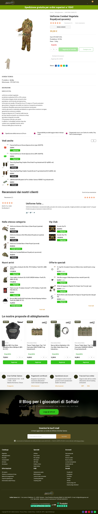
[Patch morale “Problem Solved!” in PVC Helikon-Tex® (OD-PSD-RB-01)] (5, 290)
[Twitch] (92, 512)
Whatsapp (64, 66)
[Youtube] (89, 512)
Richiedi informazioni (58, 56)
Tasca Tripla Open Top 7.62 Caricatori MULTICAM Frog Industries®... (36, 347)
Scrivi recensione (80, 23)
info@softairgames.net (82, 497)
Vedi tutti (42, 309)
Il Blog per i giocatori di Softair (49, 401)
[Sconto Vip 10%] (52, 237)
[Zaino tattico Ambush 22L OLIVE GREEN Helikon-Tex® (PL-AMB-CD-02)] (5, 280)
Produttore (5, 80)
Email (61, 66)
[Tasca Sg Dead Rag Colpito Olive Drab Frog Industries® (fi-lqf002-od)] (5, 165)
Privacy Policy (80, 441)
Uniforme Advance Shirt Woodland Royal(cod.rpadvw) (27, 235)
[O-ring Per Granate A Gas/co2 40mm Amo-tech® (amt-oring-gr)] (52, 269)
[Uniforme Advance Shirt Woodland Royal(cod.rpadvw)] (5, 237)
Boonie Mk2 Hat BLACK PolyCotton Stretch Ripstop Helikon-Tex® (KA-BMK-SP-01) (28, 299)
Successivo (94, 12)
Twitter (59, 66)
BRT (82, 386)
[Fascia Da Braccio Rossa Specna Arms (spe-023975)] (5, 147)
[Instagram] (86, 512)
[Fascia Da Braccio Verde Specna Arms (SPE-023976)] (5, 156)
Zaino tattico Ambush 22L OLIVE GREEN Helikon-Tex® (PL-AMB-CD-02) (28, 278)
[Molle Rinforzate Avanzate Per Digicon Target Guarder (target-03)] (52, 297)
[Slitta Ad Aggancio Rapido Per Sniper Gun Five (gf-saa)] (52, 288)
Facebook (56, 66)
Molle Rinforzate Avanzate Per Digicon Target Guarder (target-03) (76, 295)
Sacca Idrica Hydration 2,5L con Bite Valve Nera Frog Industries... (60, 347)
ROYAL (60, 39)
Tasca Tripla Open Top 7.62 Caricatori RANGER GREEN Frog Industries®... (84, 347)
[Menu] (3, 2)
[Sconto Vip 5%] (52, 228)
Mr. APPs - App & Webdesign (47, 512)
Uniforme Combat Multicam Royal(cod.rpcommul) (25, 252)
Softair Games (15, 512)
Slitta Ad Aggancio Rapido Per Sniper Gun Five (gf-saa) (74, 286)
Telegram (67, 66)
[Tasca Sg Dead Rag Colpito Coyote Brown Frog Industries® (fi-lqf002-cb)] (5, 173)
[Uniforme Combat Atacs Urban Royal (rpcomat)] (5, 246)
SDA (88, 386)
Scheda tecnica (7, 76)
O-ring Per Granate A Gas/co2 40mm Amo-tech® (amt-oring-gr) (76, 268)
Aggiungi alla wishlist (57, 59)
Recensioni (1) (68, 23)
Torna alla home (92, 12)
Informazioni (35, 386)
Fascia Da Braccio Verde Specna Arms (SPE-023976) (26, 154)
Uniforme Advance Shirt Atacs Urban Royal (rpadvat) (26, 226)
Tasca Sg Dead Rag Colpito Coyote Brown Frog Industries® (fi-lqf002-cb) (33, 171)
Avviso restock (61, 27)
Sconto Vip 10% (62, 235)
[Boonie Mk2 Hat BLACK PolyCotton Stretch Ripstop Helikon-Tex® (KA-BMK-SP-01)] (5, 301)
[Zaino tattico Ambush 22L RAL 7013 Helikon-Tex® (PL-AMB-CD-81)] (5, 269)
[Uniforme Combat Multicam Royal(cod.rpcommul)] (5, 254)
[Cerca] (84, 2)
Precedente (89, 12)
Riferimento (5, 82)
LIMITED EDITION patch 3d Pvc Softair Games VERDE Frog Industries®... (32, 179)
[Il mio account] (95, 2)
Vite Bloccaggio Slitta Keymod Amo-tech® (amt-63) (73, 277)
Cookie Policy (31, 512)
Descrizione (6, 88)
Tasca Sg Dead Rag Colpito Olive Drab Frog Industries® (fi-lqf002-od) (32, 162)
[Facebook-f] (83, 512)
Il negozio (10, 386)
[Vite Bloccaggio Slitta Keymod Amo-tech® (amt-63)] (52, 280)
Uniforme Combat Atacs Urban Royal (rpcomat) (24, 243)
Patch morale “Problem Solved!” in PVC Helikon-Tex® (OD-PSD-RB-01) (28, 289)
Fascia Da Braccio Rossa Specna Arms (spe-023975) (26, 145)
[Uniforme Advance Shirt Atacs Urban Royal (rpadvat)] (5, 228)
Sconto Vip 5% (61, 226)
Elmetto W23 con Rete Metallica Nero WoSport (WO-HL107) (13, 347)
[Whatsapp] (95, 512)
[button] (92, 140)
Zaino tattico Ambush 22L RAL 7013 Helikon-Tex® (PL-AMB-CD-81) (28, 268)
